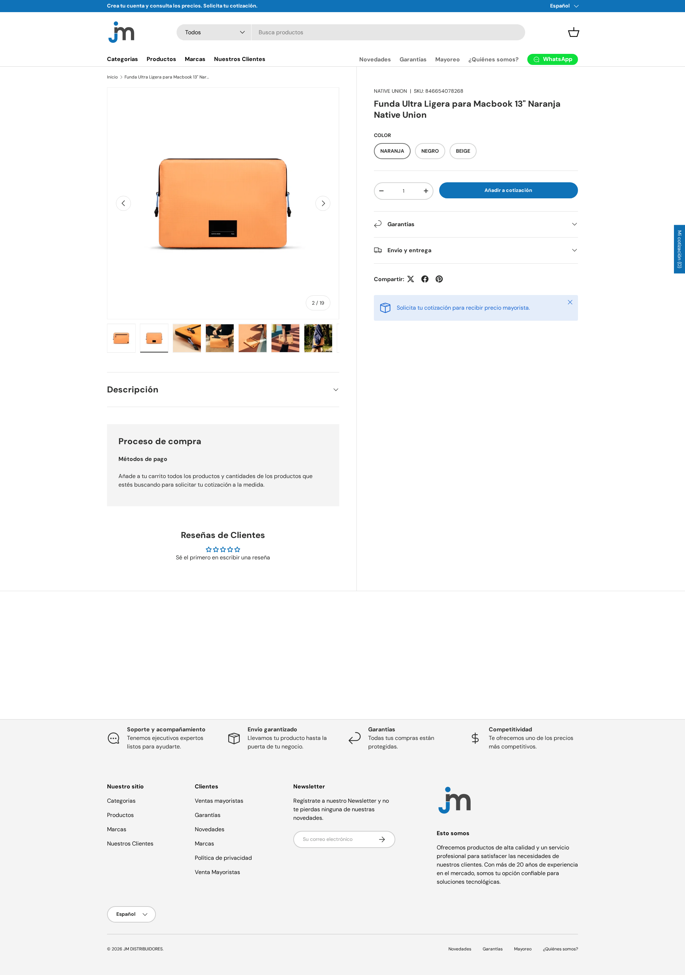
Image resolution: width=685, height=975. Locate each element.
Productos (161, 59)
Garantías (413, 59)
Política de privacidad (223, 858)
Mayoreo (447, 59)
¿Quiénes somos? (493, 59)
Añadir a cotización (508, 190)
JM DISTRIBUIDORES (143, 949)
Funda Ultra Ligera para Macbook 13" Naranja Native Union (167, 77)
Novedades (375, 59)
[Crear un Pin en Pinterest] (439, 279)
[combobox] (351, 32)
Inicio (112, 77)
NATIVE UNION (390, 91)
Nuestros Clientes (239, 59)
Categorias (122, 59)
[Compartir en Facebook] (425, 279)
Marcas (195, 59)
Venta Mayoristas (217, 872)
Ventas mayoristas (219, 800)
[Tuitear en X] (411, 279)
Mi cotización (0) (679, 249)
